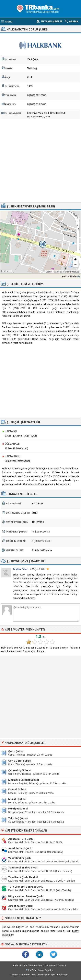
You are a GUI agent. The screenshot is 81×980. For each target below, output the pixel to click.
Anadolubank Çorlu (20, 848)
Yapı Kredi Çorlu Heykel (23, 877)
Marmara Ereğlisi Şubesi (23, 779)
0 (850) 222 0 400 (41, 541)
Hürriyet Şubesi (18, 808)
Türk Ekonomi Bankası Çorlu (25, 886)
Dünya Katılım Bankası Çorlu (25, 896)
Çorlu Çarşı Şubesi (19, 760)
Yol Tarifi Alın (69, 276)
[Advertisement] (40, 160)
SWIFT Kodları (44, 965)
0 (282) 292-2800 (36, 95)
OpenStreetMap (72, 271)
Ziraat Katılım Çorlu (20, 905)
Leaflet (49, 271)
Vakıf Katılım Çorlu (19, 858)
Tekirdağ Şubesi (18, 818)
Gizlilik (56, 975)
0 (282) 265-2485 (36, 104)
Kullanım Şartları (44, 975)
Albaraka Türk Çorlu (20, 838)
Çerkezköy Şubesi (19, 770)
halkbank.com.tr (41, 531)
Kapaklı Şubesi (17, 789)
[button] (40, 242)
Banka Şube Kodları (25, 965)
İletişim (64, 975)
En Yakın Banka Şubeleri (40, 970)
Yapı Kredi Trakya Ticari (23, 867)
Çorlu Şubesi (16, 751)
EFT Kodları (60, 965)
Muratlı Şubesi (17, 799)
